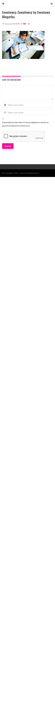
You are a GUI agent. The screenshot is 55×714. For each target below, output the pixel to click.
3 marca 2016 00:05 (12, 24)
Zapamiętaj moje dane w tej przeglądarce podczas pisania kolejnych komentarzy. (25, 124)
